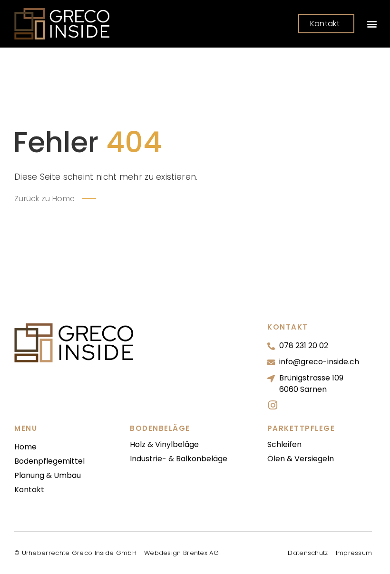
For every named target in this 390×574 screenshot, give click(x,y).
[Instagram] (272, 405)
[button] (372, 24)
